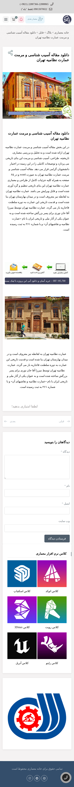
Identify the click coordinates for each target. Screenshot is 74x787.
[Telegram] (37, 778)
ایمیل (66, 503)
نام (67, 485)
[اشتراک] (10, 53)
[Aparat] (44, 778)
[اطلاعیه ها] (21, 19)
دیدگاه (65, 451)
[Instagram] (30, 778)
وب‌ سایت (64, 521)
